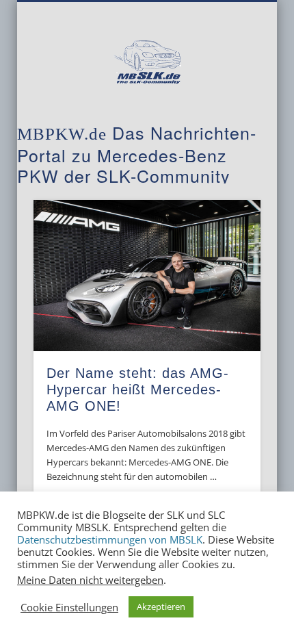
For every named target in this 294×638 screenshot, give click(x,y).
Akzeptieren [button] (161, 606)
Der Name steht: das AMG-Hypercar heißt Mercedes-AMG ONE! (137, 389)
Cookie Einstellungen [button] (69, 607)
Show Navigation (227, 122)
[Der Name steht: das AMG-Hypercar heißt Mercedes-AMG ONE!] (147, 275)
